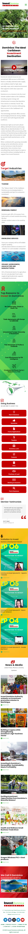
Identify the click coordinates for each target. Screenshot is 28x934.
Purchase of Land (14, 474)
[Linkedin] (5, 920)
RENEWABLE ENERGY (9, 210)
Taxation (14, 440)
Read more (5, 705)
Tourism (5, 184)
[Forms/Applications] (14, 429)
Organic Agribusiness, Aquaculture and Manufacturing (11, 266)
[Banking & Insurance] (14, 480)
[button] (3, 886)
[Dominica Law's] (14, 446)
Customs (14, 457)
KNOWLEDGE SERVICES (10, 238)
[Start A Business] (14, 412)
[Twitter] (18, 920)
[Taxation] (14, 437)
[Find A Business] (14, 488)
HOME (3, 924)
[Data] (14, 463)
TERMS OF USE (22, 924)
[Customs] (14, 454)
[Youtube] (22, 920)
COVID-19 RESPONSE (18, 926)
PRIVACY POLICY (11, 924)
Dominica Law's (14, 449)
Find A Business (14, 491)
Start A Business (14, 415)
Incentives (14, 423)
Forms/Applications (14, 432)
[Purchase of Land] (14, 471)
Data (14, 465)
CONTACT (7, 926)
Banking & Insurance (14, 482)
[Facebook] (10, 920)
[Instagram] (14, 920)
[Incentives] (14, 420)
